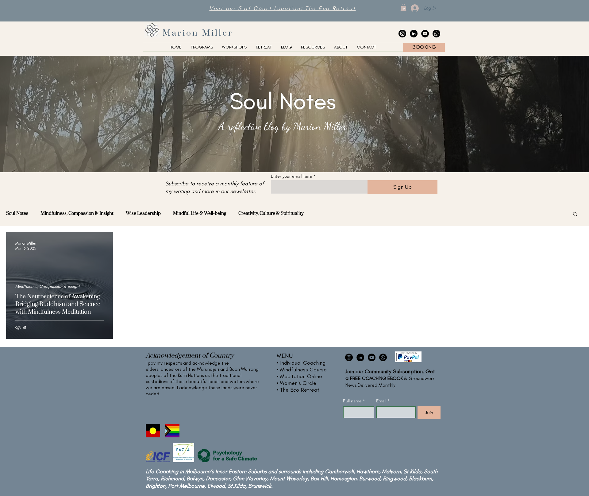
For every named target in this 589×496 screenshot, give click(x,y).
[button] (403, 7)
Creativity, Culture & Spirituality (270, 213)
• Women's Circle (296, 383)
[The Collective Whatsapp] (436, 33)
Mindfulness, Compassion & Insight (77, 213)
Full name (354, 401)
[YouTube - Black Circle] (425, 33)
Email (382, 401)
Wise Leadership (143, 213)
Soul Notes (17, 213)
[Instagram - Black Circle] (402, 33)
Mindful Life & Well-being (199, 213)
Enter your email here (291, 176)
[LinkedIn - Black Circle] (414, 33)
